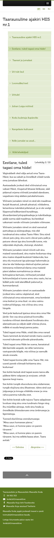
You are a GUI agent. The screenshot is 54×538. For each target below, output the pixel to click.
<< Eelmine (18, 447)
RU (49, 9)
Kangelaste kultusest (22, 129)
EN (44, 9)
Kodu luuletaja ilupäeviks (25, 118)
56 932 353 (12, 496)
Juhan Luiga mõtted (22, 106)
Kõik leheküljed (20, 152)
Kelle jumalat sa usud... (24, 141)
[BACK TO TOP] (27, 475)
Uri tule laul (18, 72)
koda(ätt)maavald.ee (16, 499)
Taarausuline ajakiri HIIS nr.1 (26, 37)
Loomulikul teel (20, 83)
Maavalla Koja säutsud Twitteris (20, 506)
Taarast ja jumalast (22, 60)
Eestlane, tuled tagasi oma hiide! (29, 49)
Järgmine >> (37, 447)
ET (39, 9)
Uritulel (16, 95)
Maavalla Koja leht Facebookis (20, 503)
